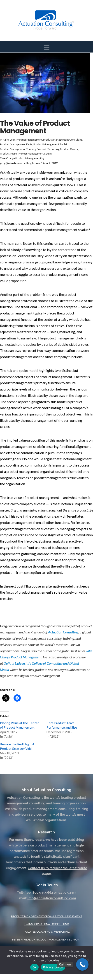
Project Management (31, 153)
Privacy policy (53, 967)
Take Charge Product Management (20, 158)
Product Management (29, 139)
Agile (6, 139)
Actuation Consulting (63, 632)
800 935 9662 (42, 892)
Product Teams (9, 153)
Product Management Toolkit (50, 144)
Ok (35, 967)
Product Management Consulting (62, 139)
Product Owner (69, 149)
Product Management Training (18, 149)
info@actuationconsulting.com (52, 898)
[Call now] (82, 964)
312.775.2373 (67, 892)
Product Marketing (48, 149)
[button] (46, 47)
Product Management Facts (16, 144)
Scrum (48, 153)
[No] (87, 960)
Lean (13, 139)
